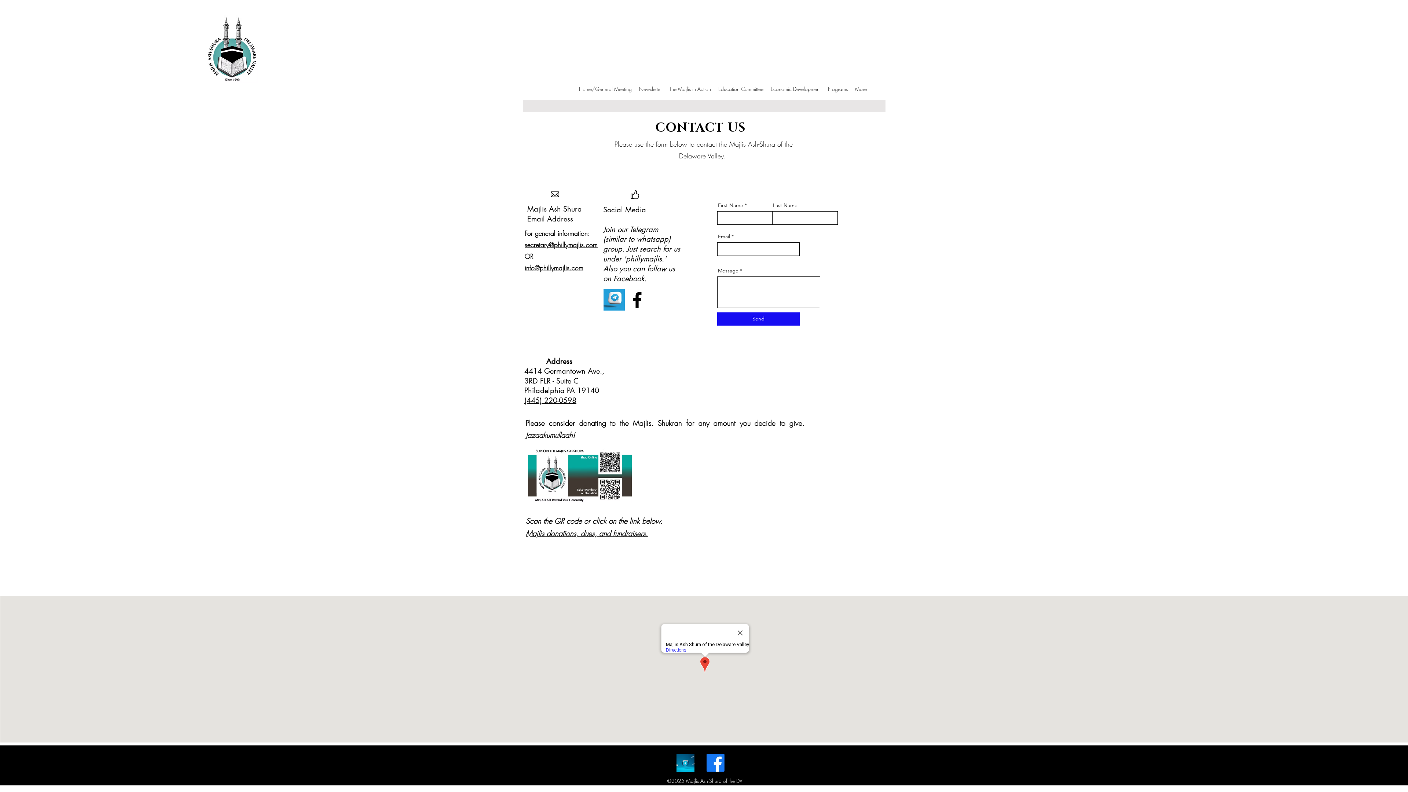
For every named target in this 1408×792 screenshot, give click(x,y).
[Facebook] (637, 300)
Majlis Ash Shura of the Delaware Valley (264, 73)
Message (729, 270)
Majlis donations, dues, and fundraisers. (587, 533)
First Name (730, 205)
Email (724, 236)
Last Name (785, 205)
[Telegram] (614, 300)
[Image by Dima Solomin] (685, 763)
